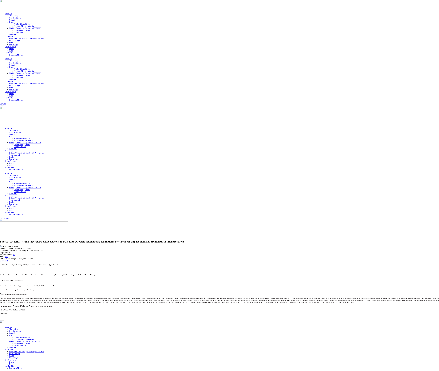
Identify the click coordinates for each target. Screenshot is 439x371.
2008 (6, 257)
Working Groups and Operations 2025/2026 (25, 28)
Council (12, 20)
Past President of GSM (22, 24)
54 (14, 255)
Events (11, 49)
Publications (9, 36)
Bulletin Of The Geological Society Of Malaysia (26, 38)
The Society (13, 16)
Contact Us (13, 34)
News (11, 51)
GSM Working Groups (22, 30)
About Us (8, 14)
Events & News (10, 47)
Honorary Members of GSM (24, 26)
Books (11, 43)
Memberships (9, 53)
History (12, 22)
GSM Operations (20, 32)
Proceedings (13, 45)
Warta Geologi (14, 40)
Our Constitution (15, 18)
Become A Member (16, 55)
